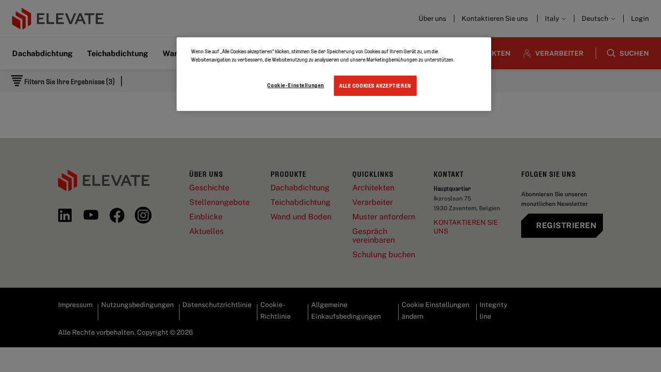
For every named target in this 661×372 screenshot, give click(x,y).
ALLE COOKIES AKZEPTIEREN (375, 85)
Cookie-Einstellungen (295, 84)
